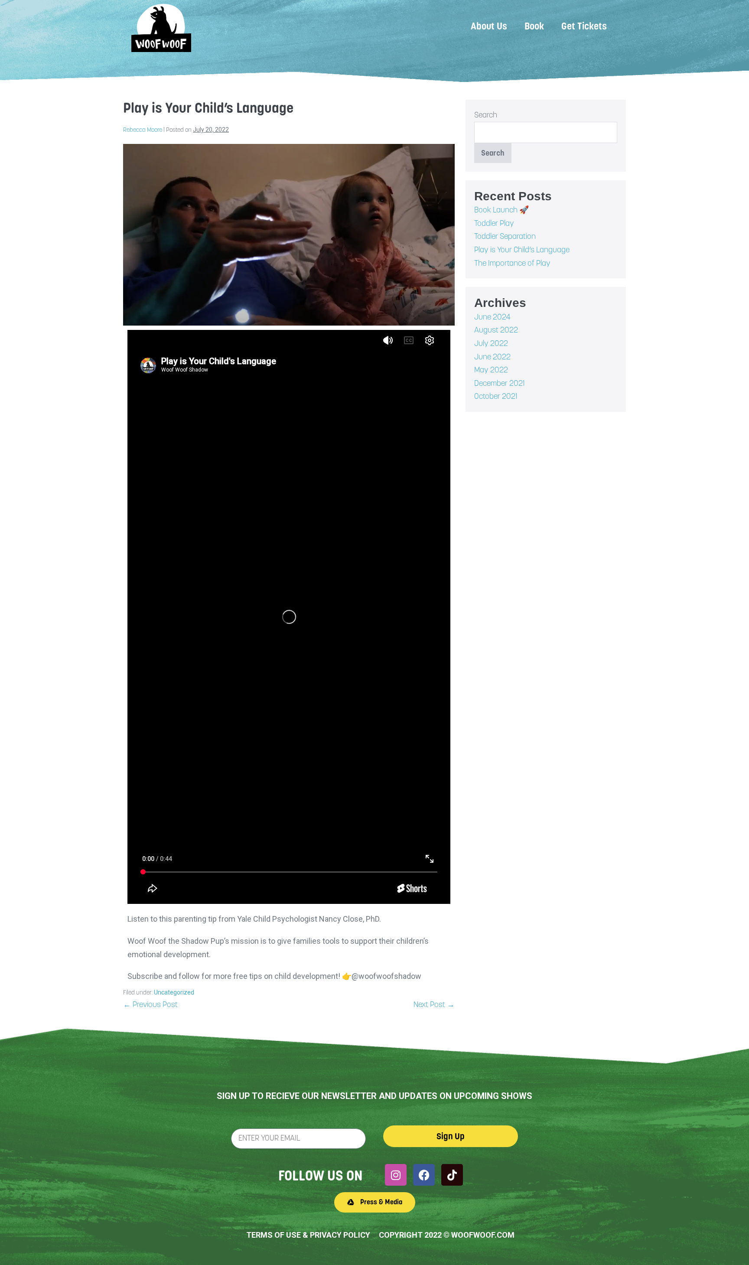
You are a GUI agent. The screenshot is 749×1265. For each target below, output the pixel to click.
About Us (489, 26)
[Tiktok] (452, 1175)
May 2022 (491, 370)
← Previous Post (150, 1004)
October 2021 (496, 396)
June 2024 (492, 317)
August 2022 (496, 330)
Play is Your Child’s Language (522, 249)
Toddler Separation (505, 236)
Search (485, 115)
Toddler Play (494, 223)
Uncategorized (174, 992)
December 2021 (499, 383)
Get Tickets (584, 26)
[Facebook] (424, 1175)
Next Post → (434, 1004)
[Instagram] (396, 1175)
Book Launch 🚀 (501, 210)
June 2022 (492, 357)
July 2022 (491, 343)
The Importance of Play (512, 263)
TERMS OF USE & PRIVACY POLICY (308, 1234)
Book (534, 26)
